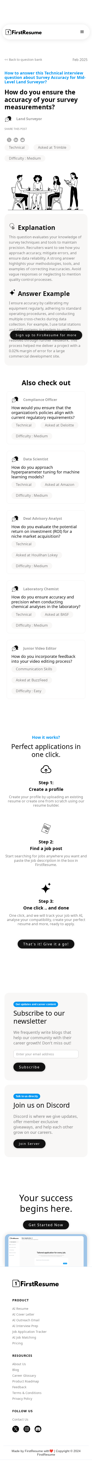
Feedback (19, 1387)
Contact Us (20, 1419)
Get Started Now (46, 1224)
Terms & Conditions (27, 1393)
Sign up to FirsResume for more (46, 335)
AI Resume (20, 1308)
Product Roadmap (25, 1381)
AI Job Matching (24, 1337)
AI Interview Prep (25, 1326)
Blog (15, 1370)
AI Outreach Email (26, 1320)
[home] (23, 32)
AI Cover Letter (23, 1314)
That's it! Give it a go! (46, 944)
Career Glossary (24, 1375)
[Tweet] (9, 140)
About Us (19, 1364)
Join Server (29, 1144)
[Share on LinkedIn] (16, 140)
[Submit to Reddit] (22, 140)
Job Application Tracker (29, 1331)
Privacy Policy (22, 1398)
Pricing (17, 1343)
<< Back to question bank (23, 60)
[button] (82, 32)
